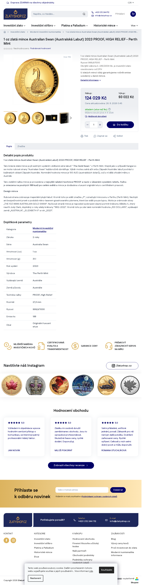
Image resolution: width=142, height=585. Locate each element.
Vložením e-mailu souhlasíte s (86, 496)
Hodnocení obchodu (84, 539)
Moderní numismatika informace (122, 554)
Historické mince (43, 552)
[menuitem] (15, 26)
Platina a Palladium (44, 548)
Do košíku (122, 125)
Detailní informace (90, 80)
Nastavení (35, 578)
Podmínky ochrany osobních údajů (82, 561)
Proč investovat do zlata (124, 548)
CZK (130, 2)
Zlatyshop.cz (124, 366)
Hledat (84, 14)
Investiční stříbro (43, 543)
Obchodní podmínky (83, 555)
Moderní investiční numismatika (43, 229)
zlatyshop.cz (13, 540)
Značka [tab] (21, 146)
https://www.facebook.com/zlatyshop (6, 540)
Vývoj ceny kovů (120, 543)
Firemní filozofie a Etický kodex (86, 545)
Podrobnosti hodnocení (40, 48)
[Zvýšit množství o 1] (100, 125)
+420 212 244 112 (87, 521)
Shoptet (134, 582)
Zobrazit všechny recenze (69, 465)
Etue (36, 556)
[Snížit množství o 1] (87, 125)
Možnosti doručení (97, 116)
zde (91, 571)
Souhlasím (106, 570)
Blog (113, 539)
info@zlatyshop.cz (120, 521)
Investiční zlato (42, 539)
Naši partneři (79, 551)
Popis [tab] (9, 146)
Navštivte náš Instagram (24, 365)
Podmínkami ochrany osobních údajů (99, 496)
